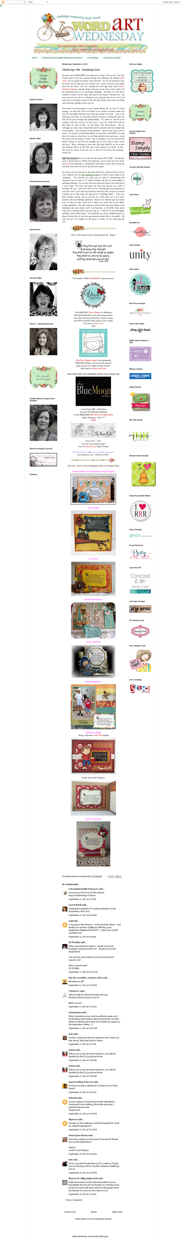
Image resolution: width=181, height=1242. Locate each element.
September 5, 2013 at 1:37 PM (82, 1044)
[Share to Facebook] (117, 876)
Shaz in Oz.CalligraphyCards (83, 1178)
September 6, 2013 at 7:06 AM (83, 1060)
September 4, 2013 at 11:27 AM (83, 972)
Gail (71, 921)
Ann (71, 1034)
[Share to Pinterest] (120, 876)
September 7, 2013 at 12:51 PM (83, 1129)
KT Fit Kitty (74, 942)
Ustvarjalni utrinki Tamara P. (83, 889)
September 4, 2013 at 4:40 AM (83, 915)
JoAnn (72, 1050)
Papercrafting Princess (81, 1082)
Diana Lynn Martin (78, 1135)
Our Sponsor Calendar (112, 58)
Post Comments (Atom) (99, 1219)
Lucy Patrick (75, 905)
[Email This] (109, 876)
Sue (70, 1159)
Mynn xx (73, 1119)
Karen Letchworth (81, 876)
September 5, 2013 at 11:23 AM (83, 1028)
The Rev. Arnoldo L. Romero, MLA (85, 977)
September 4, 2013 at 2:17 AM (82, 899)
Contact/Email (92, 58)
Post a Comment (74, 1200)
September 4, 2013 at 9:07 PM (83, 985)
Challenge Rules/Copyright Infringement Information (62, 58)
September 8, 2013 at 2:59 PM (83, 1172)
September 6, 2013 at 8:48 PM (83, 1113)
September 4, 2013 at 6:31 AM (82, 936)
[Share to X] (114, 876)
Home (34, 58)
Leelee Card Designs (79, 1150)
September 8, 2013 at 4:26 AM (83, 1154)
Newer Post (70, 1212)
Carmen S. (74, 991)
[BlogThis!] (112, 876)
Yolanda (73, 1098)
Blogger (104, 1236)
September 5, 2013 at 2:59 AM (83, 1006)
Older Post (117, 1212)
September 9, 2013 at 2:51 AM (82, 1194)
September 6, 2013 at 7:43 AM (82, 1092)
